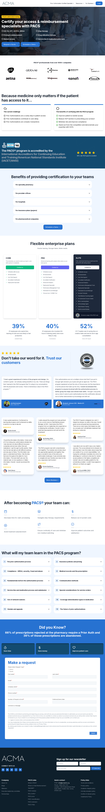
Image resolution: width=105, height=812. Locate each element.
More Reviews (51, 480)
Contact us (20, 267)
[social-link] (3, 769)
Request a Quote (10, 44)
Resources (79, 3)
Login (99, 3)
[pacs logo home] (26, 758)
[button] (52, 184)
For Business (89, 3)
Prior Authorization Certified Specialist (61, 3)
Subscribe (97, 768)
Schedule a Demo (29, 44)
